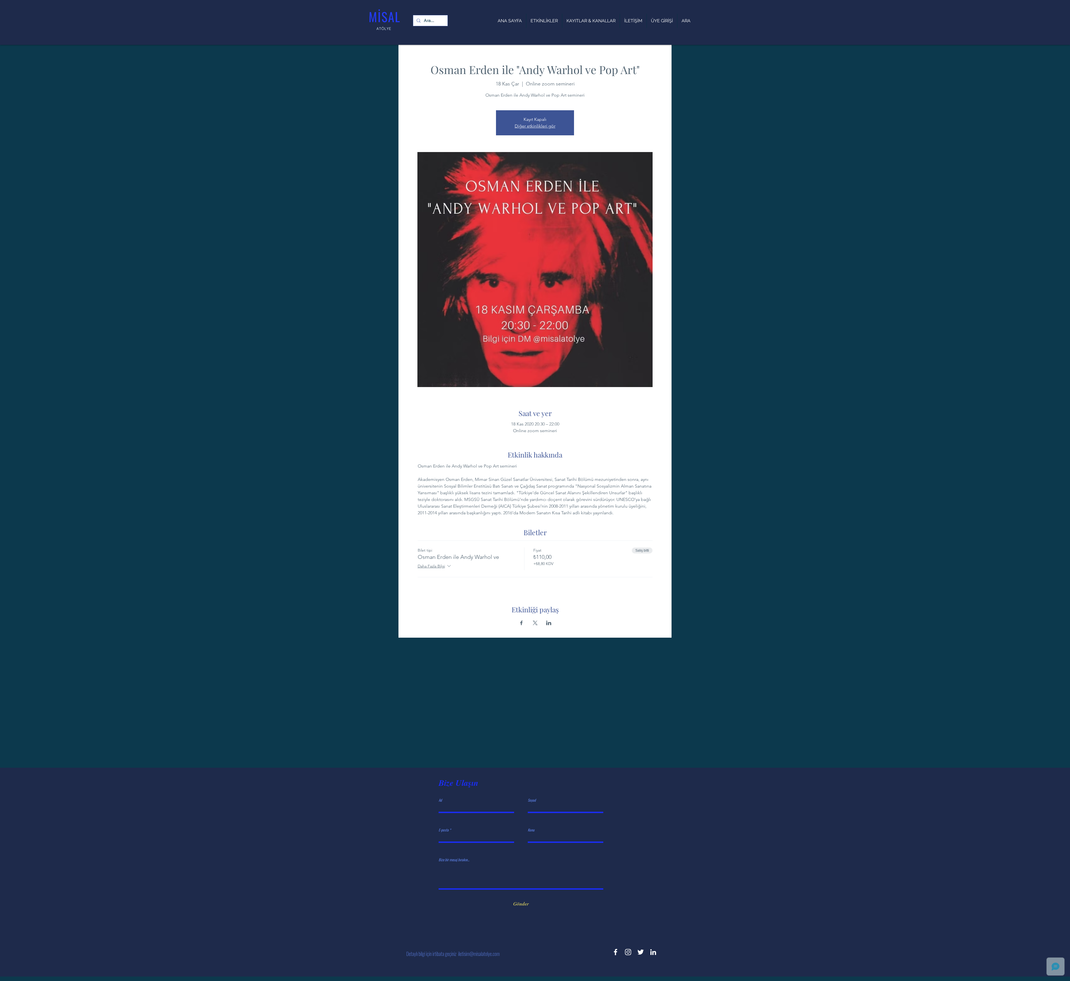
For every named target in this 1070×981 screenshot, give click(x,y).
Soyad (532, 800)
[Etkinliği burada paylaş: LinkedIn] (548, 623)
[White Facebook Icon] (615, 952)
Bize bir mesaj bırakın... (454, 860)
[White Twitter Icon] (640, 952)
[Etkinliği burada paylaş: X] (535, 623)
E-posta (444, 830)
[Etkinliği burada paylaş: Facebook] (521, 623)
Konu (531, 830)
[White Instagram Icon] (628, 952)
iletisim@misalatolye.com (479, 953)
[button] (591, 21)
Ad (440, 800)
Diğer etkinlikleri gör (535, 126)
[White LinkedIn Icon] (653, 952)
